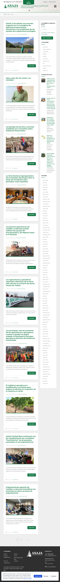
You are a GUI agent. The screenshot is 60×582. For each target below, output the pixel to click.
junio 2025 (45, 213)
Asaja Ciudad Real (23, 34)
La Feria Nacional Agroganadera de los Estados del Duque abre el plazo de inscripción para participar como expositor (20, 179)
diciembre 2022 (46, 284)
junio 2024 (45, 241)
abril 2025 (45, 218)
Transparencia (7, 562)
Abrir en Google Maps (51, 566)
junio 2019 (45, 381)
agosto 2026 (45, 180)
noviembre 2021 (46, 315)
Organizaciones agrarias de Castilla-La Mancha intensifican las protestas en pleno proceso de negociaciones (21, 490)
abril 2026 (45, 189)
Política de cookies (27, 578)
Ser (29, 2)
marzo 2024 (45, 248)
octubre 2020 (46, 343)
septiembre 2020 (46, 345)
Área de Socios (52, 1)
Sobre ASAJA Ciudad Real (18, 558)
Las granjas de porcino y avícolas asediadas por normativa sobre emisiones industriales (20, 129)
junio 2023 (45, 270)
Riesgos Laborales (47, 66)
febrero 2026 (46, 194)
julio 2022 (45, 296)
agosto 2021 (45, 322)
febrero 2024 (46, 251)
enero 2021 (45, 336)
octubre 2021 (46, 317)
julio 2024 (45, 239)
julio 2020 (45, 350)
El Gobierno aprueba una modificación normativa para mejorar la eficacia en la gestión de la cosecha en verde (21, 388)
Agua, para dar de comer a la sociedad (18, 79)
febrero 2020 (46, 362)
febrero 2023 (46, 279)
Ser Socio (6, 561)
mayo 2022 (45, 300)
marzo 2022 (45, 305)
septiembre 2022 (46, 291)
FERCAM (44, 56)
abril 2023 (45, 274)
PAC (44, 63)
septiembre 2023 (46, 263)
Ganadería (15, 168)
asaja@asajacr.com (9, 1)
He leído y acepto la (48, 33)
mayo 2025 (45, 215)
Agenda (15, 554)
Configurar (53, 576)
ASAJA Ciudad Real (47, 49)
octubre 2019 (46, 371)
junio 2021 (45, 326)
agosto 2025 (45, 208)
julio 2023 (45, 267)
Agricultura (15, 70)
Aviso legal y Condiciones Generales (12, 567)
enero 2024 (45, 253)
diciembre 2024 (46, 227)
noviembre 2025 (46, 201)
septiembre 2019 (46, 374)
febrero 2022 (46, 308)
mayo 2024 (45, 244)
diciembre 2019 (46, 367)
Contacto (45, 1)
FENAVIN (44, 54)
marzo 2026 (45, 192)
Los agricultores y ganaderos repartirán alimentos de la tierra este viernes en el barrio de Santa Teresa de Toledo (20, 282)
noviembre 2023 (46, 258)
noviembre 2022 (46, 286)
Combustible (15, 479)
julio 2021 (45, 324)
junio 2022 (45, 298)
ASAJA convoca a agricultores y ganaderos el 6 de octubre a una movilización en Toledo (51, 83)
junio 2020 (45, 352)
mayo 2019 (45, 383)
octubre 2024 (46, 232)
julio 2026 (45, 182)
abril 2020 (45, 357)
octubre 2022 (46, 289)
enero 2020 (45, 364)
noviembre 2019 (46, 369)
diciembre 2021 (46, 312)
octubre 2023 (46, 260)
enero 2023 (45, 282)
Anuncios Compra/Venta (7, 556)
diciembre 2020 (46, 338)
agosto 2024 (45, 237)
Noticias (5, 554)
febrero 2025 (46, 222)
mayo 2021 (45, 329)
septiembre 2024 (46, 234)
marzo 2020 (45, 360)
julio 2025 (45, 211)
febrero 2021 (46, 334)
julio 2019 (45, 378)
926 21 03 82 (19, 1)
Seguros (45, 68)
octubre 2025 (46, 204)
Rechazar (46, 576)
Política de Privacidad (14, 568)
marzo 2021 (45, 331)
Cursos (15, 555)
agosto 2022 (45, 293)
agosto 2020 (45, 348)
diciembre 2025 (46, 199)
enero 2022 (45, 310)
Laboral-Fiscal (46, 61)
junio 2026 (45, 185)
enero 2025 (45, 225)
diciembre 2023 (46, 256)
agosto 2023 (45, 265)
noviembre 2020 (46, 341)
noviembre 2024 (46, 230)
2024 (8, 14)
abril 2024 (45, 246)
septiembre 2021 (46, 319)
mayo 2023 (45, 272)
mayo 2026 (45, 187)
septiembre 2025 (46, 206)
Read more (31, 65)
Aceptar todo (38, 576)
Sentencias (45, 70)
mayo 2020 (45, 355)
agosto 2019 (45, 376)
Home (5, 14)
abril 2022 (45, 303)
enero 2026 (45, 196)
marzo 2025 (45, 220)
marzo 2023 (45, 277)
